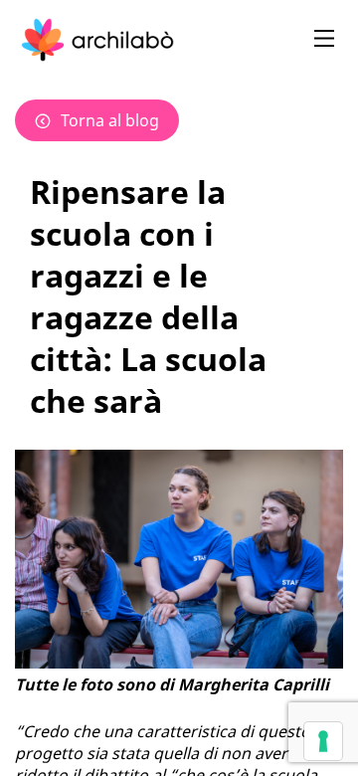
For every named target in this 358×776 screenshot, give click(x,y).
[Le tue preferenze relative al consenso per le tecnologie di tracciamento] (323, 741)
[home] (97, 40)
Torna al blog (110, 120)
